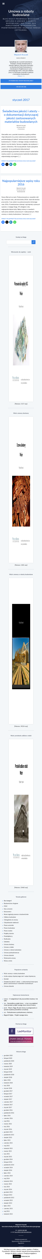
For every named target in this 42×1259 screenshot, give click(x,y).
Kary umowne (8, 909)
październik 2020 (9, 1061)
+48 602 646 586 (21, 87)
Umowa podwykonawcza (11, 952)
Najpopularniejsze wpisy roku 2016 (21, 183)
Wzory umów (8, 961)
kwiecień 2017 (8, 1104)
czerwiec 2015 (8, 1143)
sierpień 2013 (8, 1203)
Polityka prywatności (21, 1239)
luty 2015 (7, 1154)
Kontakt (6, 979)
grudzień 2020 (8, 1055)
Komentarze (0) (21, 191)
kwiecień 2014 (8, 1181)
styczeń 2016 (8, 1129)
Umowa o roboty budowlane (21, 13)
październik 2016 (9, 1113)
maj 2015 (7, 1145)
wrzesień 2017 (8, 1096)
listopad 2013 (8, 1195)
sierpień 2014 (8, 1170)
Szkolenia (6, 941)
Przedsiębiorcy (8, 936)
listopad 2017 (8, 1094)
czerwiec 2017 (8, 1102)
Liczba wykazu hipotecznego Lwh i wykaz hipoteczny (19, 976)
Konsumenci (7, 911)
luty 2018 (7, 1085)
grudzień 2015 (8, 1132)
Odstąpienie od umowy (11, 920)
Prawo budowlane (9, 928)
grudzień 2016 (8, 1110)
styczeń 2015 (8, 1156)
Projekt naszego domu (21, 1015)
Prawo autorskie (9, 925)
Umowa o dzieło (9, 947)
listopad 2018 (8, 1072)
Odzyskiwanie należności (11, 922)
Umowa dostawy (9, 944)
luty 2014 (7, 1186)
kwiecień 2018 (8, 1083)
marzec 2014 (8, 1184)
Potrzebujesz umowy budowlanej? (21, 80)
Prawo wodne (8, 931)
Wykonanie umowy (10, 958)
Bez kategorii (8, 901)
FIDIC (5, 906)
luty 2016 (7, 1126)
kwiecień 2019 (8, 1066)
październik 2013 (9, 1197)
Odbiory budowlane (10, 917)
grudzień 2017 (8, 1091)
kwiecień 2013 (8, 1214)
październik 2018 (9, 1074)
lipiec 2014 (7, 1173)
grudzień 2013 (8, 1192)
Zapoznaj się (25, 1256)
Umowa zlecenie (9, 955)
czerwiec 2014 (8, 1176)
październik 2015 (9, 1135)
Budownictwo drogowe (11, 903)
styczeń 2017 (8, 1107)
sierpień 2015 (8, 1137)
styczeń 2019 (8, 1069)
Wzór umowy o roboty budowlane (14, 973)
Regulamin (21, 1243)
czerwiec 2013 (8, 1208)
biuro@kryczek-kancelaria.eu (23, 1232)
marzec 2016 (8, 1124)
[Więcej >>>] (21, 76)
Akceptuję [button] (17, 1256)
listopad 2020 (8, 1058)
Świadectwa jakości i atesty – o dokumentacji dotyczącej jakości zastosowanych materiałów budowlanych (21, 116)
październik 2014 (9, 1165)
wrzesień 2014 (8, 1167)
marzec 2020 (8, 1063)
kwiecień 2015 (8, 1148)
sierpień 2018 (8, 1077)
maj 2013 (7, 1211)
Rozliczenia (7, 939)
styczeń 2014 (8, 1189)
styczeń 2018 (8, 1088)
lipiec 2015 (7, 1140)
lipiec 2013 (7, 1206)
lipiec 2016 (7, 1115)
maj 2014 (7, 1178)
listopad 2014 (8, 1162)
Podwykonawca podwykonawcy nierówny (19, 1012)
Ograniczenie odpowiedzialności (21, 1241)
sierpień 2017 (8, 1099)
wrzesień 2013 (8, 1200)
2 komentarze (21, 129)
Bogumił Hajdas (8, 1015)
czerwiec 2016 (8, 1118)
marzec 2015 (8, 1151)
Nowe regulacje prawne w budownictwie (16, 914)
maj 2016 (7, 1121)
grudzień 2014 (8, 1159)
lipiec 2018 (7, 1080)
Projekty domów (9, 933)
